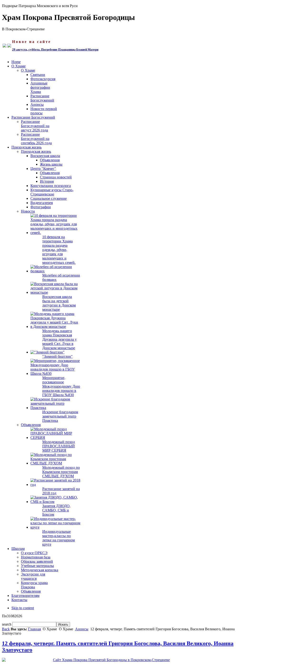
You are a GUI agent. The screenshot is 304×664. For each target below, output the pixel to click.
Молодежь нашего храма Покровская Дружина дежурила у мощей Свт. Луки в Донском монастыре (59, 339)
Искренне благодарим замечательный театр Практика (60, 416)
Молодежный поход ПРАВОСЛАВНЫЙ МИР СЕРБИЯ (58, 446)
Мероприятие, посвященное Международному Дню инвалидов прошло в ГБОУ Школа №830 (61, 386)
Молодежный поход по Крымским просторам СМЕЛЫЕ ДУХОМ (61, 471)
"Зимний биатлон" (57, 356)
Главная (34, 629)
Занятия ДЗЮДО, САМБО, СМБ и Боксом (56, 510)
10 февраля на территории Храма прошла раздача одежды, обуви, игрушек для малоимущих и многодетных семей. (59, 250)
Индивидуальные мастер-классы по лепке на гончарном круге (58, 537)
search (7, 624)
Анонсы (81, 629)
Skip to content (22, 608)
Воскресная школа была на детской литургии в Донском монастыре (59, 303)
